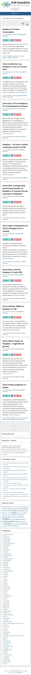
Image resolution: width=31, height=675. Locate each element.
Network (5, 607)
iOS (4, 592)
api (16, 506)
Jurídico (5, 597)
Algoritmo (5, 536)
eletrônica (9, 513)
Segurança (5, 632)
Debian (8, 377)
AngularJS (5, 539)
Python (5, 627)
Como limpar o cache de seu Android (12, 483)
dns (6, 513)
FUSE (4, 580)
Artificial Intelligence (8, 543)
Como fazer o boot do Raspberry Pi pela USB (12, 271)
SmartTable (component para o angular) (12, 635)
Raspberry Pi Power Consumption (11, 30)
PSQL (4, 625)
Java (4, 593)
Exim (4, 574)
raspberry (4, 57)
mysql (12, 519)
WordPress (6, 662)
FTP (4, 578)
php (17, 519)
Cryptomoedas (6, 555)
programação (8, 521)
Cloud (4, 552)
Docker (5, 564)
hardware (14, 515)
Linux (4, 601)
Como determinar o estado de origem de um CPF (15, 477)
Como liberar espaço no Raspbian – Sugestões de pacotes (13, 344)
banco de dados (21, 507)
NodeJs (13, 418)
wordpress (16, 526)
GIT (4, 585)
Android (5, 538)
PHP (4, 620)
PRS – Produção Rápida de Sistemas (12, 623)
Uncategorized (6, 649)
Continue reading (22, 92)
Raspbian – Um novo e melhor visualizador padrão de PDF (15, 145)
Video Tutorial (6, 655)
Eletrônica (5, 567)
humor (22, 515)
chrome (21, 418)
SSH (4, 637)
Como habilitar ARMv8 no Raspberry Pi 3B (13, 307)
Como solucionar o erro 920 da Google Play (13, 492)
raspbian (10, 57)
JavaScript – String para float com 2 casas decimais (15, 494)
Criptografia (6, 553)
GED (4, 581)
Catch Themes (20, 672)
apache (13, 506)
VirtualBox (5, 656)
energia (22, 56)
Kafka (4, 599)
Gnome (5, 587)
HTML (4, 590)
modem (6, 518)
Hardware (9, 56)
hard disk (9, 515)
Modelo (5, 604)
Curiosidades (6, 559)
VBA (4, 653)
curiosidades (8, 511)
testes (17, 419)
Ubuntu (6, 526)
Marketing (5, 602)
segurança (14, 524)
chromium (25, 418)
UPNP (4, 651)
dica (3, 513)
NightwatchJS (6, 611)
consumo (18, 56)
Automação (6, 545)
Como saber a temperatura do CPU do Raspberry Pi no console (15, 228)
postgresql (22, 519)
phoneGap (5, 618)
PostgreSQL (6, 621)
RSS (4, 628)
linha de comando (14, 517)
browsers (4, 509)
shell (18, 524)
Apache (5, 541)
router (8, 523)
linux (22, 516)
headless (8, 419)
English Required (7, 571)
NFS (4, 609)
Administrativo (6, 534)
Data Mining (6, 560)
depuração (25, 511)
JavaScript (5, 595)
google (14, 512)
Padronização (6, 614)
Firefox (5, 576)
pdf (16, 177)
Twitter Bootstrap (7, 646)
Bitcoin (27, 506)
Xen (4, 663)
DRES (4, 566)
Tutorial (5, 644)
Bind (4, 548)
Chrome (9, 418)
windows (10, 526)
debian (4, 419)
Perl (4, 616)
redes (3, 524)
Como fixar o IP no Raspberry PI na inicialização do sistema (15, 104)
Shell (4, 634)
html (18, 515)
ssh (3, 525)
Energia (5, 569)
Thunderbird (6, 641)
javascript (6, 517)
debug (20, 511)
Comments (5, 36)
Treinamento (6, 642)
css (3, 510)
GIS (4, 583)
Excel (4, 573)
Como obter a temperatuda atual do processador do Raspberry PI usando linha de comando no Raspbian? (15, 189)
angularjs (9, 507)
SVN (4, 639)
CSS (4, 557)
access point (19, 95)
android (4, 506)
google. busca (20, 513)
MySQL (5, 606)
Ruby (4, 630)
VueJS (4, 658)
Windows (5, 660)
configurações (23, 509)
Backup (5, 546)
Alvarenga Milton (22, 34)
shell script (23, 524)
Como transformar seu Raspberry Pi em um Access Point (14, 67)
